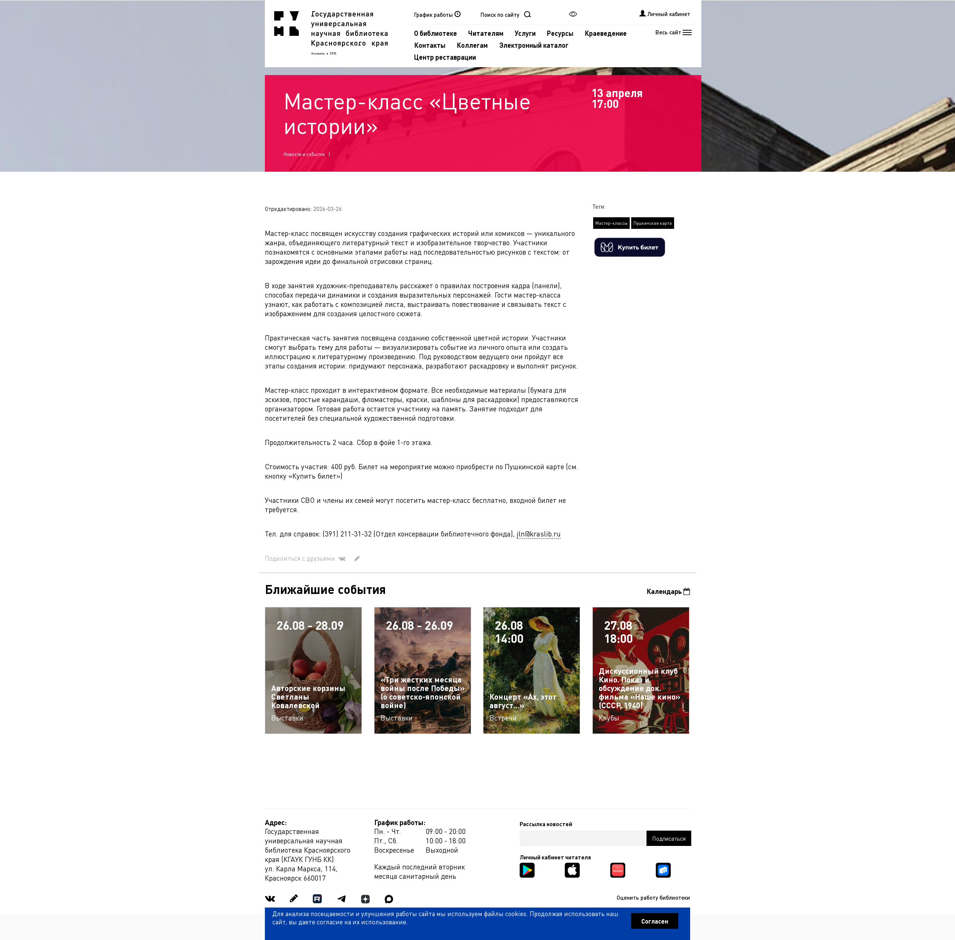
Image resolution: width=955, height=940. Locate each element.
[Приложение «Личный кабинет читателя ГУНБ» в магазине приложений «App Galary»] (617, 869)
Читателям (486, 33)
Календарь (664, 591)
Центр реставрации (445, 57)
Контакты (429, 45)
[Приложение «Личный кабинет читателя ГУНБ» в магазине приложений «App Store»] (572, 869)
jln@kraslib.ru (539, 533)
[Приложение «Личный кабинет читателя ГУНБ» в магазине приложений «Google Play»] (527, 869)
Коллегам (472, 45)
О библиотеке (435, 33)
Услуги (525, 33)
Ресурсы (560, 33)
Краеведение (606, 33)
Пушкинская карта (652, 223)
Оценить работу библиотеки (653, 897)
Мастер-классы (611, 223)
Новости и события (304, 154)
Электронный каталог (534, 45)
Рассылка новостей (546, 824)
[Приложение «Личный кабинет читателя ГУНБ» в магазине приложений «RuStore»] (663, 869)
